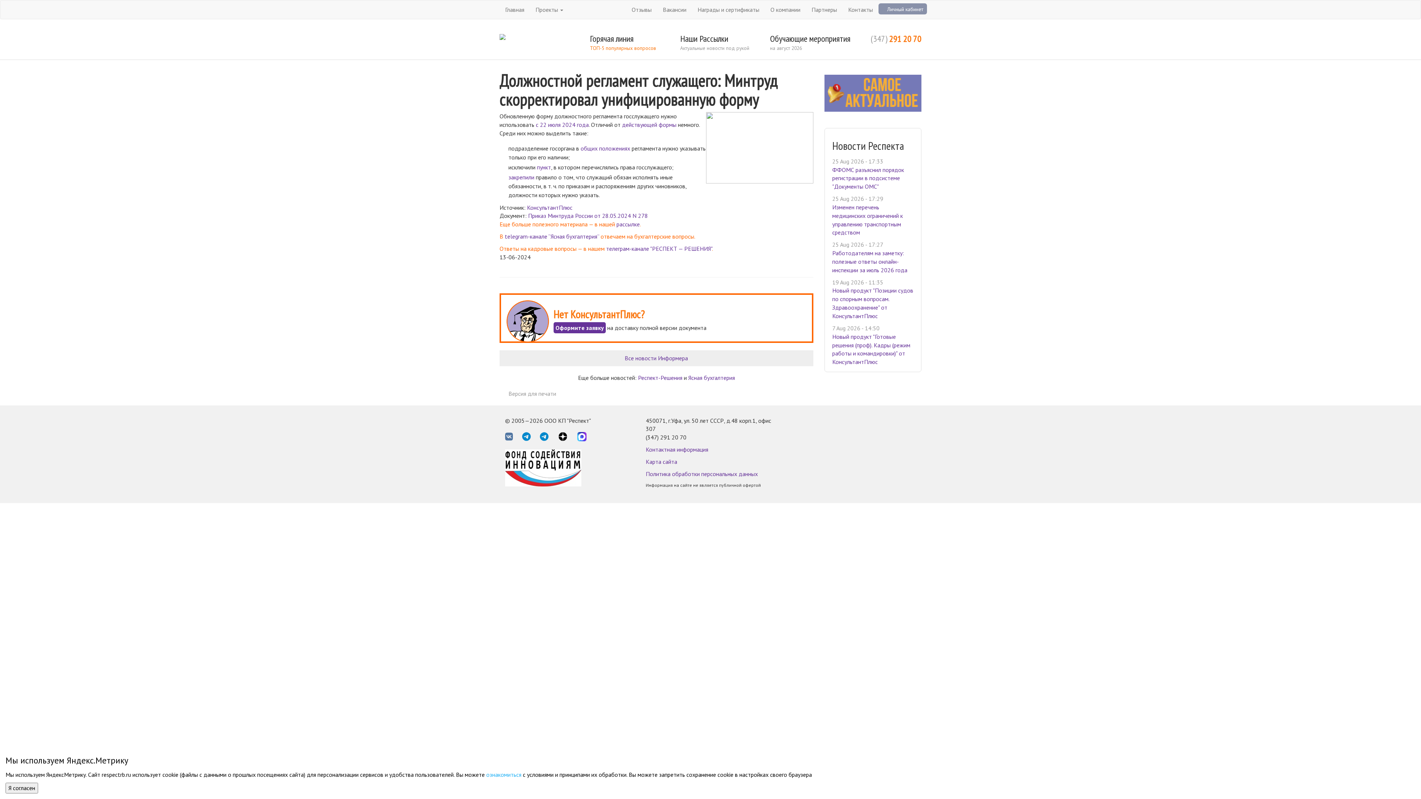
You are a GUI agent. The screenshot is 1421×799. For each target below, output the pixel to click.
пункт (544, 167)
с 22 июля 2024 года (562, 124)
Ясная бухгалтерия (711, 377)
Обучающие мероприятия (810, 38)
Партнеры (824, 9)
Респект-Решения (660, 377)
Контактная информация (677, 449)
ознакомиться (503, 774)
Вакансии (674, 9)
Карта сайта (661, 461)
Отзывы (642, 9)
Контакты (860, 9)
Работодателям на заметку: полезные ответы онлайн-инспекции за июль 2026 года (869, 261)
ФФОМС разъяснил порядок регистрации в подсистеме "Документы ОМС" (868, 178)
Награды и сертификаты (728, 9)
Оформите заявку (579, 327)
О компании (785, 9)
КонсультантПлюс (549, 207)
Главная (514, 9)
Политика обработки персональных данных (702, 474)
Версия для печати (532, 393)
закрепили (521, 177)
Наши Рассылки (704, 38)
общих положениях (605, 148)
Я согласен (22, 788)
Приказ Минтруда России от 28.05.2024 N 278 (588, 215)
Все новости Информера (656, 358)
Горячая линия (612, 38)
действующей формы (649, 124)
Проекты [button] (547, 9)
